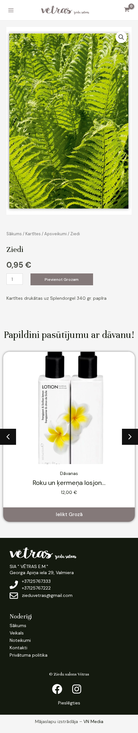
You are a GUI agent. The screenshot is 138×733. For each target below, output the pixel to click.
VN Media (93, 721)
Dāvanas (69, 473)
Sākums (14, 234)
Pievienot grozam (62, 279)
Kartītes (33, 234)
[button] (121, 37)
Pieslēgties (69, 703)
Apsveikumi (55, 234)
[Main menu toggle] (10, 10)
